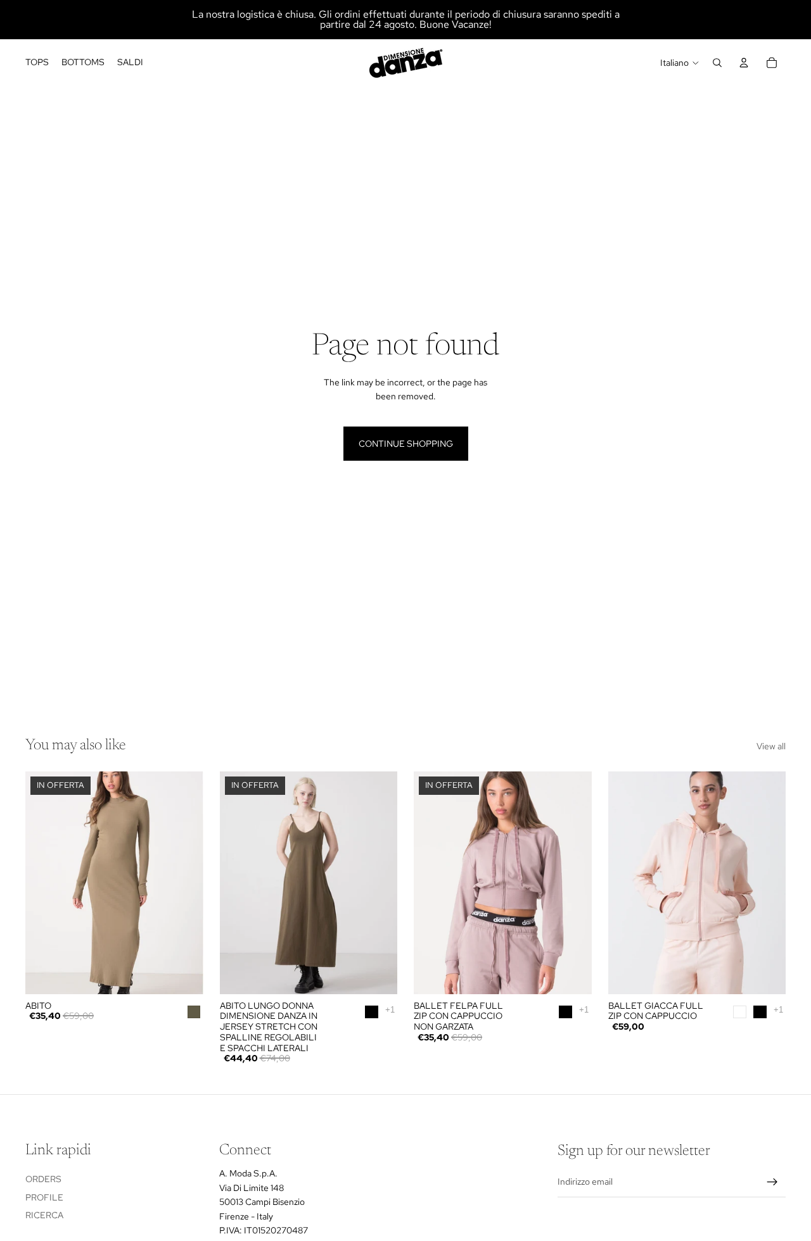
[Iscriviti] (772, 1182)
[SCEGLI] (377, 974)
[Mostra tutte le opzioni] (390, 1010)
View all (771, 746)
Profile (44, 1197)
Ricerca (44, 1215)
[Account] (744, 63)
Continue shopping (406, 443)
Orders (43, 1179)
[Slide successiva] (184, 883)
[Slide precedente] (44, 883)
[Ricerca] (717, 63)
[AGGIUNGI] (183, 974)
